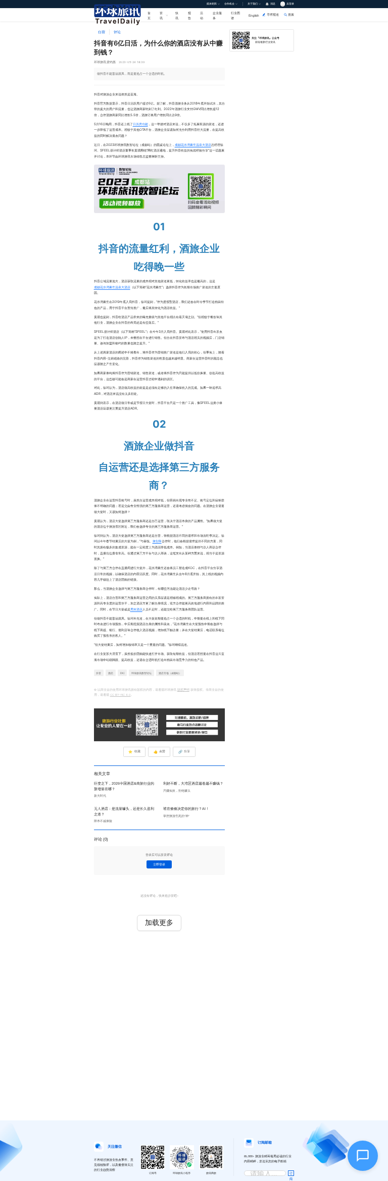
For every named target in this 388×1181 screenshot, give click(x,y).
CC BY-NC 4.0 (120, 694)
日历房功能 (140, 124)
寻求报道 (273, 14)
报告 (189, 15)
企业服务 (217, 15)
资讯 (161, 15)
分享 (184, 752)
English (254, 15)
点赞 (159, 752)
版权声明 (183, 689)
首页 (149, 15)
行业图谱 (235, 15)
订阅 (291, 1174)
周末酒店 (136, 609)
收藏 (134, 752)
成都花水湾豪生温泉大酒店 (193, 145)
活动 (201, 15)
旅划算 (157, 541)
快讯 (176, 15)
